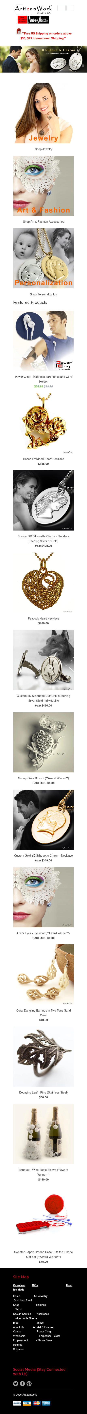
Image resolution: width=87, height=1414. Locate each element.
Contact (17, 1331)
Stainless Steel (23, 1300)
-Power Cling (43, 1331)
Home (16, 1296)
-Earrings (40, 1305)
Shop (16, 1305)
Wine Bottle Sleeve (26, 1318)
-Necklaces (42, 1314)
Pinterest (29, 1383)
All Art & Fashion (43, 1327)
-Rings (40, 1322)
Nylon (18, 1309)
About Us (18, 1327)
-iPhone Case (44, 1340)
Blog (15, 1322)
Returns (17, 1344)
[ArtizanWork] (33, 14)
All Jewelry (41, 1296)
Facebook (22, 1383)
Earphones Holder (49, 1336)
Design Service (22, 1314)
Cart (70, 8)
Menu (61, 8)
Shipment (18, 1349)
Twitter (15, 1383)
